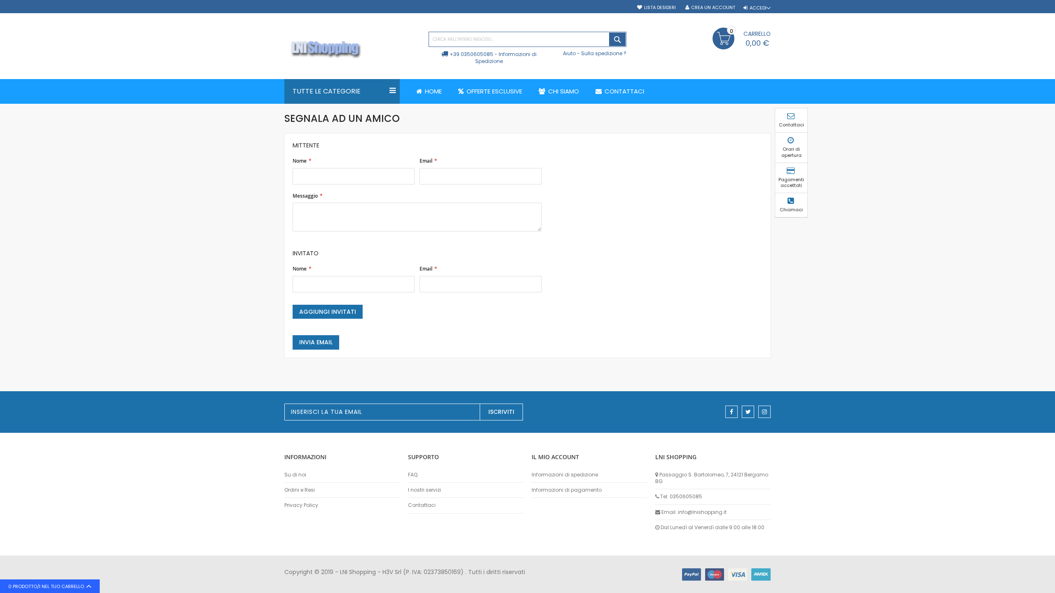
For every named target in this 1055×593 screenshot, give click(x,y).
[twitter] (748, 412)
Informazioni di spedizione (565, 475)
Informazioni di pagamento (567, 490)
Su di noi (295, 475)
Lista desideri (660, 8)
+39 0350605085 (471, 54)
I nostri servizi (424, 490)
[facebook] (731, 412)
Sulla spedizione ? (603, 53)
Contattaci (422, 505)
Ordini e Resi (299, 490)
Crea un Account (713, 8)
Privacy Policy (301, 505)
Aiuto (569, 53)
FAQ (412, 475)
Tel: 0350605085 (681, 496)
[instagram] (764, 412)
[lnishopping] (352, 49)
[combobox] (527, 39)
